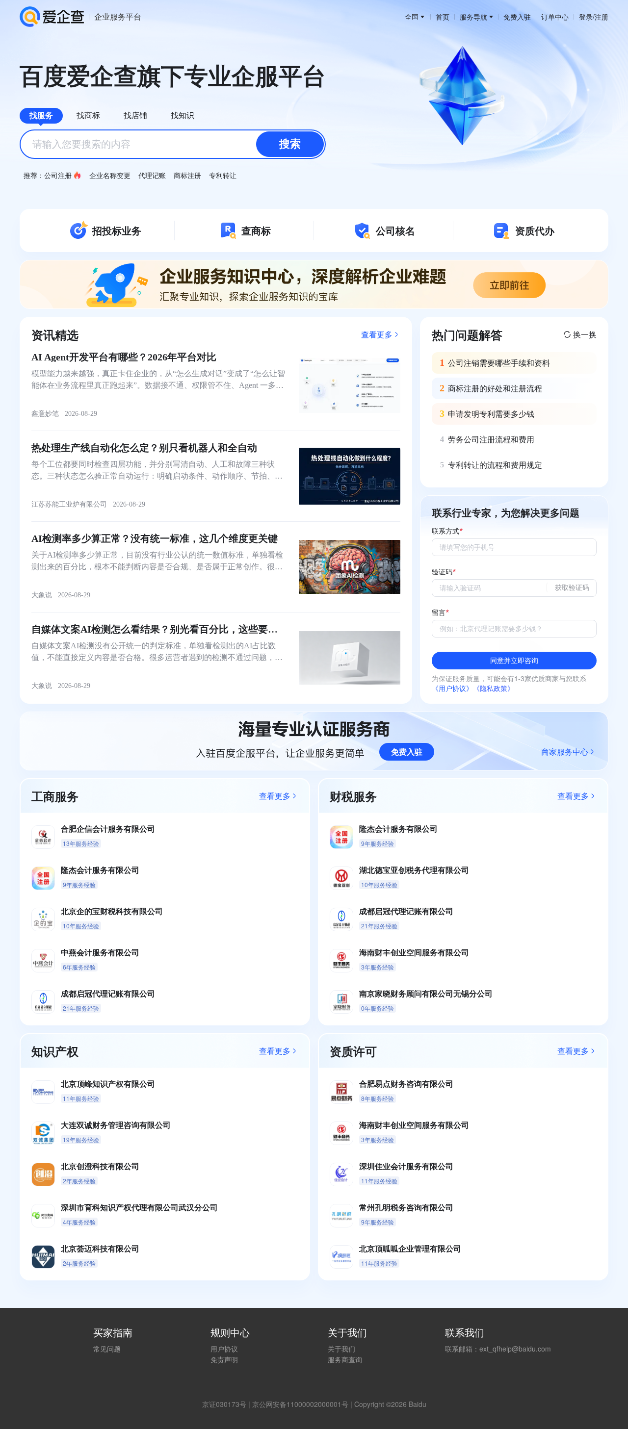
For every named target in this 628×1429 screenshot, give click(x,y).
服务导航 (473, 17)
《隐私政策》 (493, 688)
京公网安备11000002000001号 (300, 1404)
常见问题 (107, 1348)
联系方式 (445, 531)
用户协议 (224, 1348)
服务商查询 (345, 1359)
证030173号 (227, 1404)
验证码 (442, 572)
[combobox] (173, 144)
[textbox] (173, 144)
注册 (601, 17)
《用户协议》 (452, 688)
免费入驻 (517, 17)
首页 (442, 17)
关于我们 (341, 1348)
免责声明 (224, 1359)
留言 (438, 613)
